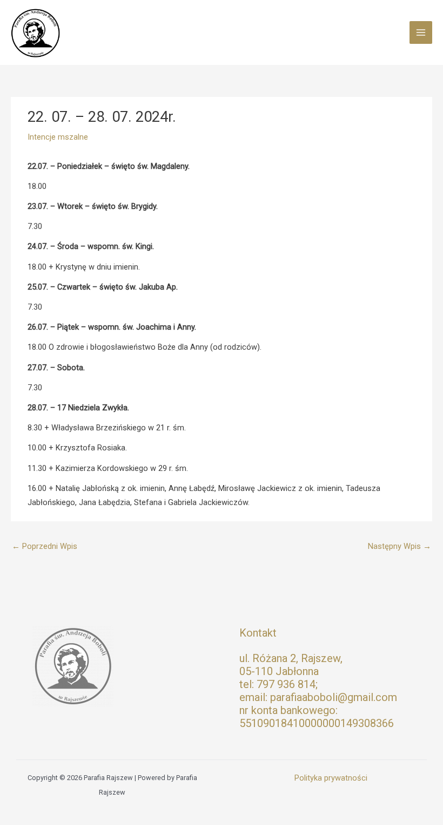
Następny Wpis (399, 546)
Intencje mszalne (58, 137)
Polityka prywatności (330, 778)
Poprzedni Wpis (44, 546)
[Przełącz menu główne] (421, 32)
